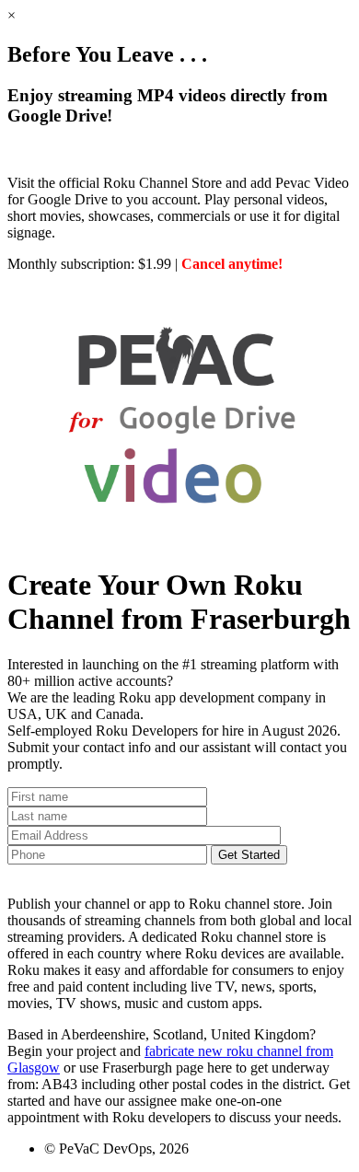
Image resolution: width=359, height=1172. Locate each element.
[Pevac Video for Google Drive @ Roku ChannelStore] (179, 540)
